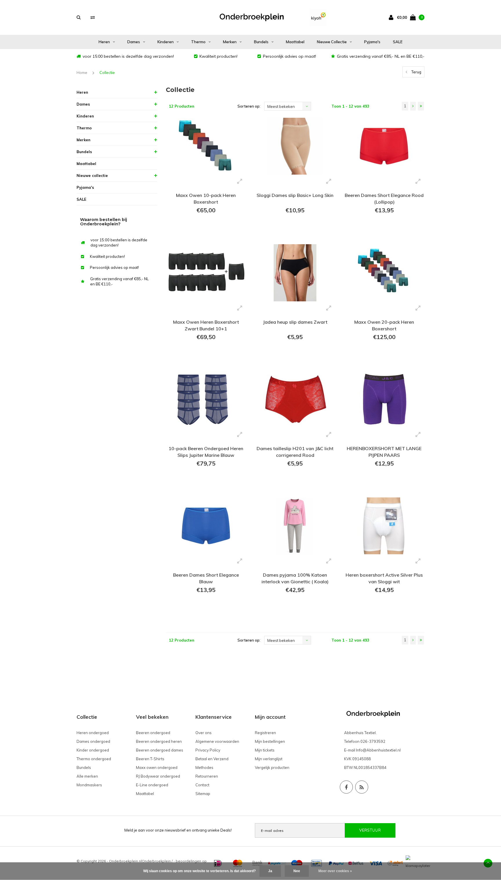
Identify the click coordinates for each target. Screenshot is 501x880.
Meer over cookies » (335, 871)
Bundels (261, 41)
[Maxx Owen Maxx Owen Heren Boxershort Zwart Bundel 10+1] (206, 272)
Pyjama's (372, 41)
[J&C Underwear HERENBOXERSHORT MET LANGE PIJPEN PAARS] (384, 399)
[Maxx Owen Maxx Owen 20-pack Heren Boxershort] (384, 272)
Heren (104, 41)
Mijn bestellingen (270, 741)
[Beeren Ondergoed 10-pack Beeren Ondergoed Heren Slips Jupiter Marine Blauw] (206, 399)
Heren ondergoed (93, 732)
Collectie (107, 72)
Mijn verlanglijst (268, 758)
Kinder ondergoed (93, 750)
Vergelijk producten (272, 767)
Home (82, 72)
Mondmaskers (89, 785)
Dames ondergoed (93, 741)
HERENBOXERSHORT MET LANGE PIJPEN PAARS (384, 452)
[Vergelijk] (92, 17)
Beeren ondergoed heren (159, 741)
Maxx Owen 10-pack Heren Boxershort (206, 198)
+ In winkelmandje (206, 232)
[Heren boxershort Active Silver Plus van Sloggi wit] (384, 525)
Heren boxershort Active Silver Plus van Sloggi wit (384, 578)
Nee (296, 871)
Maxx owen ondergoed (156, 767)
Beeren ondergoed (153, 732)
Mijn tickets (265, 750)
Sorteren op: (248, 106)
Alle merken (87, 776)
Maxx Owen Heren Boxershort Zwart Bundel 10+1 (206, 325)
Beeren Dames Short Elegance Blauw (206, 578)
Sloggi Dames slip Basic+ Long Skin (295, 195)
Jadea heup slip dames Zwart (295, 322)
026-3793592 (372, 741)
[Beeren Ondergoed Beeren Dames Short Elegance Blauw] (206, 525)
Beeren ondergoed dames (159, 750)
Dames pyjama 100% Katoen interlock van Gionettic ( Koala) (295, 578)
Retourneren (206, 776)
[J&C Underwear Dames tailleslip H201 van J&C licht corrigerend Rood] (295, 399)
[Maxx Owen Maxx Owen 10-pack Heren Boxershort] (206, 146)
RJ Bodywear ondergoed (158, 776)
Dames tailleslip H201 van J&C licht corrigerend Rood (295, 452)
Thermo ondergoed (94, 758)
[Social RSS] (361, 787)
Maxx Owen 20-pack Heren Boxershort (384, 325)
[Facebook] (346, 787)
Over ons (203, 732)
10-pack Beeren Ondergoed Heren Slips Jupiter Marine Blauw (205, 452)
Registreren (265, 732)
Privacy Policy (207, 750)
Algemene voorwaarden (217, 741)
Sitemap (202, 793)
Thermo (198, 41)
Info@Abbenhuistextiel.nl (378, 750)
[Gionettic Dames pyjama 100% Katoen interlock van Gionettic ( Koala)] (295, 525)
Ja (270, 871)
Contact (202, 785)
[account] (392, 17)
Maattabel (295, 41)
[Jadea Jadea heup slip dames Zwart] (295, 272)
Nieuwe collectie (332, 41)
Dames (133, 41)
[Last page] (421, 106)
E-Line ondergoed (152, 785)
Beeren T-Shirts (150, 758)
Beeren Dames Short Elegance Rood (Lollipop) (384, 198)
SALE (397, 41)
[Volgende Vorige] (413, 106)
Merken (230, 41)
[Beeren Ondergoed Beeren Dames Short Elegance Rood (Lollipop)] (384, 146)
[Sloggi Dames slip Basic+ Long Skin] (295, 146)
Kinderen (165, 41)
